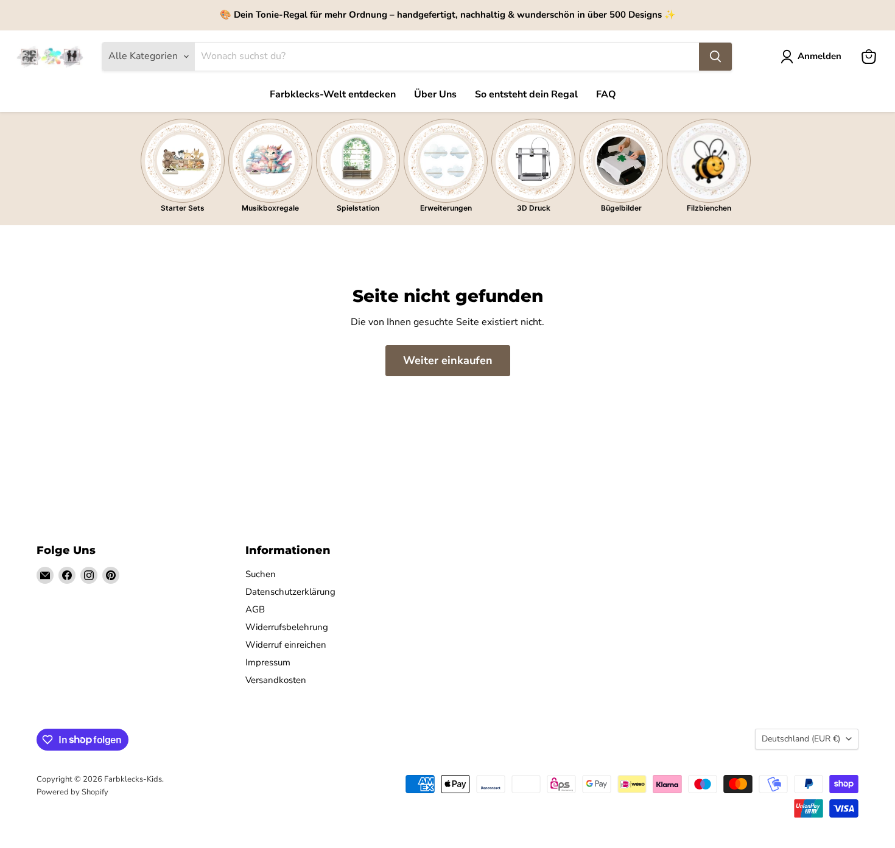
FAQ (606, 94)
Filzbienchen (709, 207)
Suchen (260, 574)
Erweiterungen (446, 207)
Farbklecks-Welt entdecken (333, 94)
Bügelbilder (621, 207)
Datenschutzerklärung (290, 592)
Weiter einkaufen (448, 360)
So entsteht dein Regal (526, 94)
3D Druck (533, 207)
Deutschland (801, 739)
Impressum (267, 662)
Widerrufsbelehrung (286, 627)
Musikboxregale (270, 207)
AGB (255, 609)
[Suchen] (715, 57)
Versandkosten (275, 680)
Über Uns (435, 94)
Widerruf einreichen (285, 645)
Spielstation (358, 207)
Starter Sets (183, 207)
